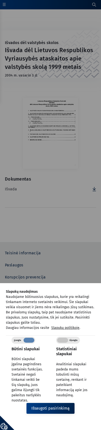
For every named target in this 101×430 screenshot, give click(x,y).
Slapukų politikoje (65, 328)
